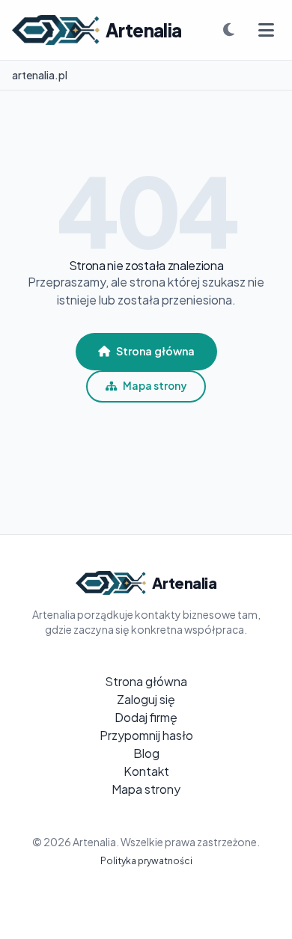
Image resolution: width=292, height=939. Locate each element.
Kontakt (146, 771)
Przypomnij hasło (146, 735)
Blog (146, 753)
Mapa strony (154, 385)
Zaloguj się (146, 699)
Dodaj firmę (146, 717)
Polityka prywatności (146, 860)
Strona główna (155, 351)
